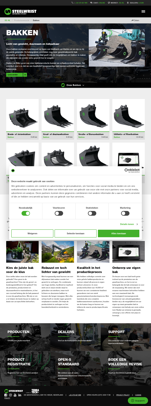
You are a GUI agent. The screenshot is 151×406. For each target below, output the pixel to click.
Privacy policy (122, 395)
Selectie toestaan (75, 233)
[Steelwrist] (21, 11)
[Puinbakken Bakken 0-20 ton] (93, 159)
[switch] (59, 213)
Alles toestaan (118, 233)
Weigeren (32, 233)
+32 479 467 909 (81, 3)
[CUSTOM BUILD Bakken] (128, 159)
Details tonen (127, 224)
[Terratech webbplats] (32, 391)
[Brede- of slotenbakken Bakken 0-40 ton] (22, 115)
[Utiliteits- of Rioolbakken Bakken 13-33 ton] (128, 115)
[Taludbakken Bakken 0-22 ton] (22, 159)
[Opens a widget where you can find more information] (138, 401)
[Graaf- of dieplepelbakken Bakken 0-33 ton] (58, 115)
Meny (143, 11)
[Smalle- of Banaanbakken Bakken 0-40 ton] (93, 115)
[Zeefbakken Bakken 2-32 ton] (58, 159)
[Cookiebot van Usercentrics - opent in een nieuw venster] (127, 170)
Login (141, 3)
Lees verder (13, 75)
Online (102, 3)
